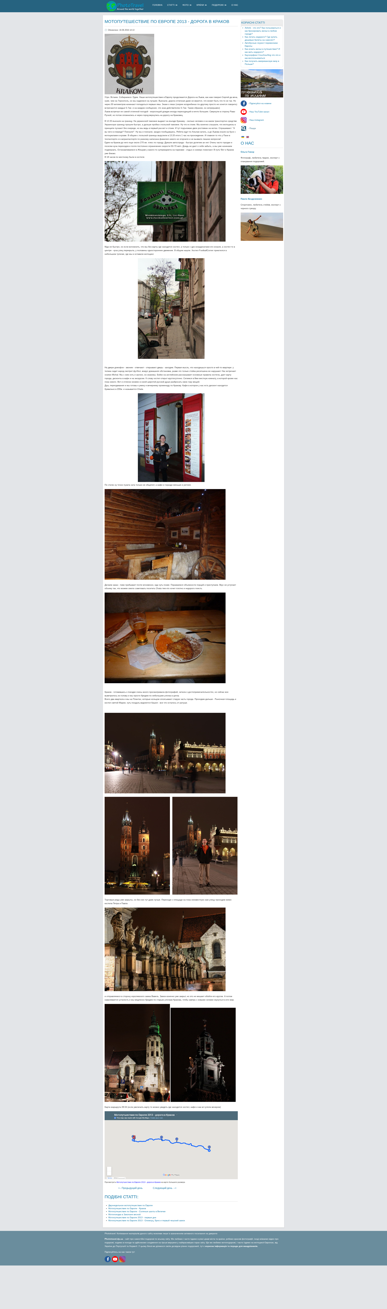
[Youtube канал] (115, 1259)
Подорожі (218, 5)
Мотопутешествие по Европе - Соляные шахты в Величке (137, 1211)
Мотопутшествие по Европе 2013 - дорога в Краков (139, 1182)
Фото (185, 5)
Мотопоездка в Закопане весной (124, 1214)
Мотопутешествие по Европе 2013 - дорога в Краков (167, 21)
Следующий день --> (164, 1188)
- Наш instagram (255, 120)
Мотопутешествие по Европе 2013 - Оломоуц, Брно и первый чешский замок (146, 1220)
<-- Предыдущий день (130, 1188)
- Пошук (251, 128)
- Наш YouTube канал (258, 111)
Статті (171, 5)
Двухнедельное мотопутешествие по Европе (130, 1205)
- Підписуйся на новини (259, 103)
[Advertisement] (90, 1286)
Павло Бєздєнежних (251, 199)
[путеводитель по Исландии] (262, 96)
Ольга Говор (247, 152)
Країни (200, 5)
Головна (157, 5)
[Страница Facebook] (108, 1259)
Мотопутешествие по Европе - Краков (127, 1208)
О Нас (234, 5)
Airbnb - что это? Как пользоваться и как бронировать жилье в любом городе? (263, 31)
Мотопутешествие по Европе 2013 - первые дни (132, 1217)
